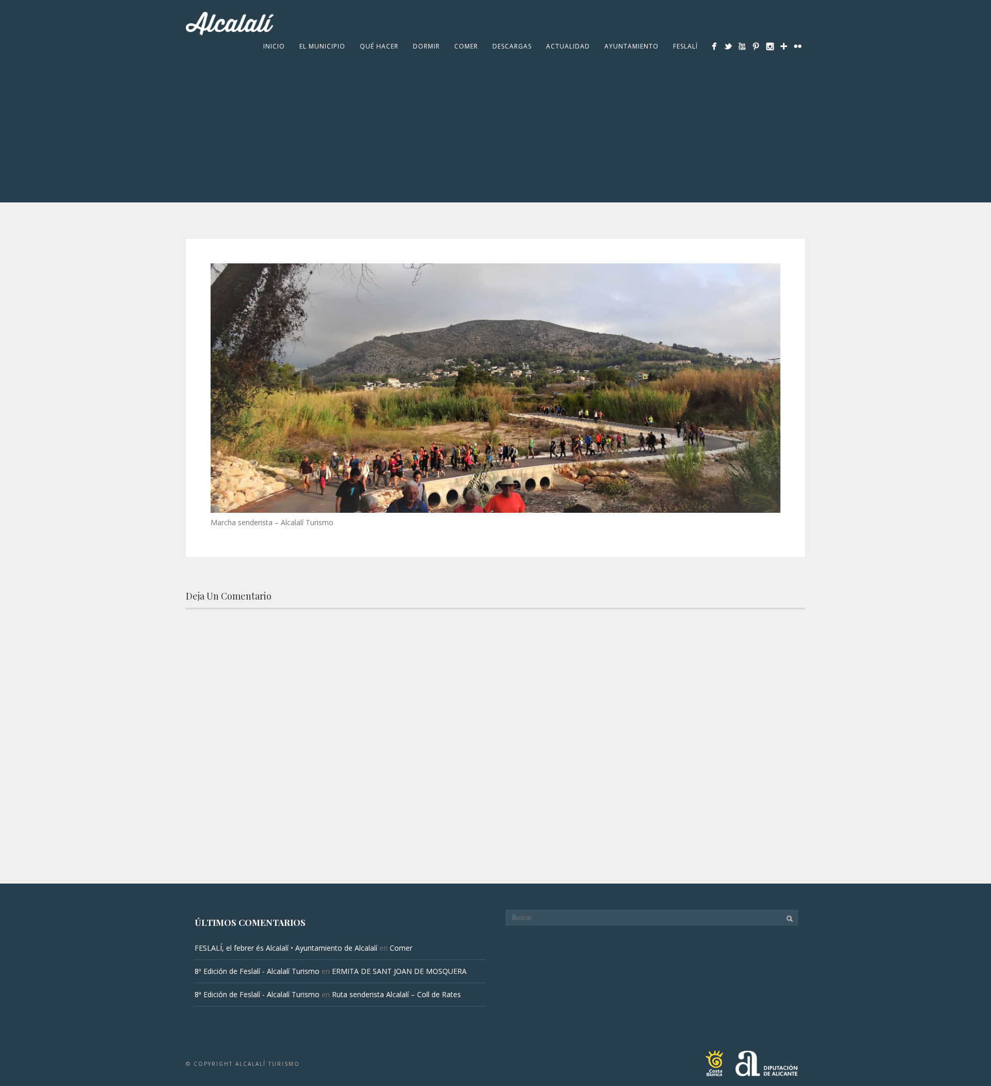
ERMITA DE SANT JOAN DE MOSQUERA (399, 971)
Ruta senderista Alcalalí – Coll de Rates (396, 994)
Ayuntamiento (631, 46)
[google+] (783, 46)
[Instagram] (769, 46)
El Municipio (322, 46)
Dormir (426, 46)
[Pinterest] (755, 46)
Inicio (274, 46)
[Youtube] (742, 46)
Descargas (512, 46)
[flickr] (797, 46)
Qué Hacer (379, 46)
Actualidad (568, 46)
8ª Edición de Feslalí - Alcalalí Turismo (257, 971)
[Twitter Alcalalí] (728, 46)
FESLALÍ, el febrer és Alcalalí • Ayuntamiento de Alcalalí (286, 948)
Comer (466, 46)
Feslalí (685, 46)
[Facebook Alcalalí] (714, 46)
